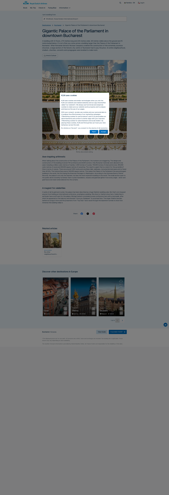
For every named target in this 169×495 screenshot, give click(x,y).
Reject (94, 132)
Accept (103, 132)
